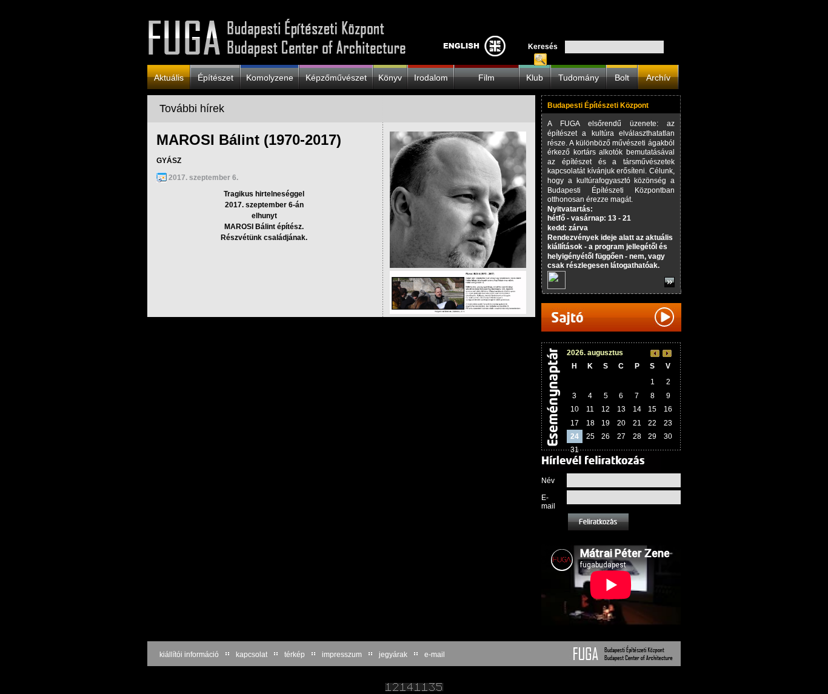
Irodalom (431, 77)
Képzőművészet (336, 77)
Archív (658, 77)
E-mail (548, 501)
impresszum (342, 654)
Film (486, 77)
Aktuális (169, 77)
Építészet (215, 77)
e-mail (434, 654)
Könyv (390, 77)
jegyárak (393, 654)
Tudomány (578, 77)
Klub (534, 77)
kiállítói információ (189, 654)
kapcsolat (251, 654)
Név (548, 480)
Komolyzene (269, 77)
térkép (294, 654)
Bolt (622, 77)
